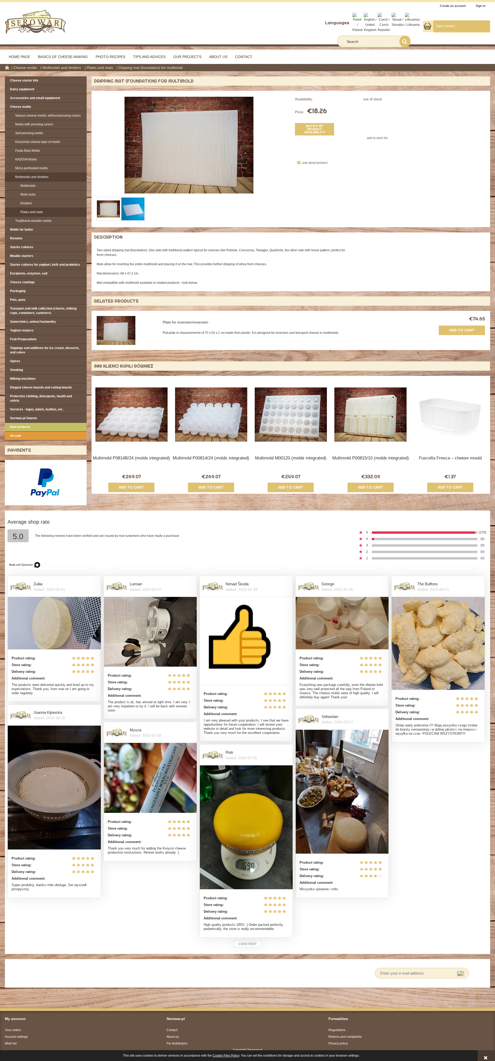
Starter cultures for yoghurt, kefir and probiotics (45, 264)
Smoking (16, 370)
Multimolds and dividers (31, 177)
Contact (172, 1030)
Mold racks (28, 194)
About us (173, 1037)
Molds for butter (21, 229)
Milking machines (23, 378)
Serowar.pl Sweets (23, 418)
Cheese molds (20, 107)
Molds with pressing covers (34, 124)
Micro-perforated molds (31, 168)
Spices (15, 361)
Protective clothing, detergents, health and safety (41, 398)
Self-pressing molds (29, 133)
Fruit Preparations (23, 339)
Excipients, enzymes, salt (28, 273)
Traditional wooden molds (33, 221)
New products (20, 427)
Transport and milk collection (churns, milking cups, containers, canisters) (43, 311)
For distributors (177, 1043)
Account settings (16, 1037)
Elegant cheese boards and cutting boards (41, 387)
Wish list (10, 1043)
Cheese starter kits (24, 80)
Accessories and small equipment (35, 98)
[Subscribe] (460, 973)
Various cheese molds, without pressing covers (48, 115)
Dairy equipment (22, 89)
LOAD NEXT (248, 944)
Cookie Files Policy (226, 1055)
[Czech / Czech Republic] (384, 22)
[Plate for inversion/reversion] (125, 330)
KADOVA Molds (26, 159)
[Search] (404, 41)
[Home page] (35, 21)
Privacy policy (338, 1043)
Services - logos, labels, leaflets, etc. (36, 409)
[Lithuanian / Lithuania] (412, 20)
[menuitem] (19, 57)
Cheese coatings (22, 282)
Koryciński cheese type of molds (37, 142)
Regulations (336, 1030)
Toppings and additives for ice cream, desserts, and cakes (44, 350)
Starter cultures (21, 247)
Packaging (18, 291)
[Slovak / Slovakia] (398, 20)
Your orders (13, 1030)
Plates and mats (31, 212)
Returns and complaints (345, 1037)
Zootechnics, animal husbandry (33, 321)
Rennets (16, 238)
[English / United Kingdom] (370, 22)
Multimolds (28, 186)
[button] (311, 163)
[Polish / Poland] (357, 22)
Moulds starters (21, 256)
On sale (15, 436)
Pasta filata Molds (27, 150)
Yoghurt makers (22, 330)
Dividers (26, 203)
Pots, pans (18, 300)
